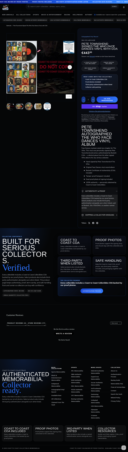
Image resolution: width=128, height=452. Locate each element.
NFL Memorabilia (77, 371)
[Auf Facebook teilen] (93, 223)
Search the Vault (116, 394)
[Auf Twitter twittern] (89, 223)
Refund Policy (115, 398)
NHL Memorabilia (77, 386)
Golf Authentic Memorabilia (60, 20)
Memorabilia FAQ (117, 384)
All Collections (23, 14)
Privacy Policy (115, 401)
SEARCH (114, 6)
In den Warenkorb (107, 99)
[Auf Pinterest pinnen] (97, 223)
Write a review (64, 333)
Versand (92, 56)
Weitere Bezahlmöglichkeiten (99, 111)
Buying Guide (115, 380)
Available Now (56, 395)
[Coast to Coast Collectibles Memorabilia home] (12, 7)
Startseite (8, 25)
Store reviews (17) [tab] (36, 323)
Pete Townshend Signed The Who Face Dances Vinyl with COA (30, 25)
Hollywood (78, 14)
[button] (124, 8)
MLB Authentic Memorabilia (103, 20)
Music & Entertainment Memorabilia (56, 377)
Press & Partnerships (118, 387)
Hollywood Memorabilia (82, 20)
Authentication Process (92, 291)
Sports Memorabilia (58, 372)
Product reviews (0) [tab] (16, 323)
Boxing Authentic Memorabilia (36, 20)
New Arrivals (8, 14)
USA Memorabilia (97, 406)
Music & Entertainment (51, 14)
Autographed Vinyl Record (13, 20)
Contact (113, 391)
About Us (114, 371)
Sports (36, 14)
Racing (67, 14)
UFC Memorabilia (77, 395)
